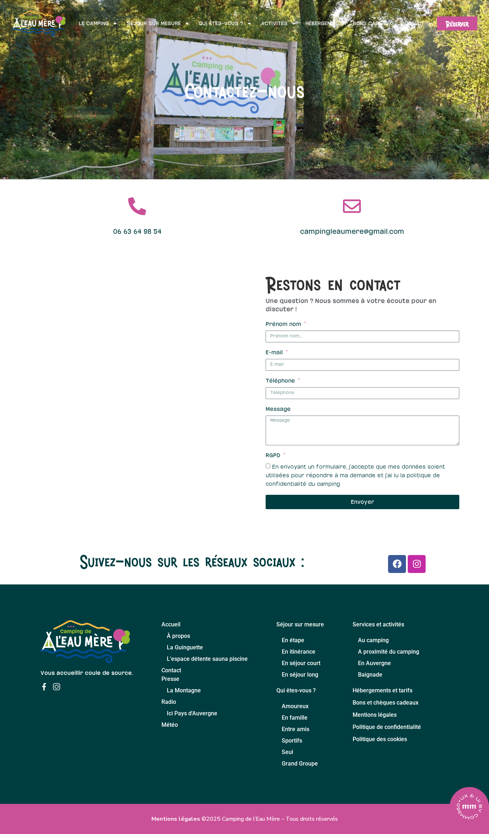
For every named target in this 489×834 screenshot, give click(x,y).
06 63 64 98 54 (137, 231)
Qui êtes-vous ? (221, 23)
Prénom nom (284, 324)
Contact (412, 23)
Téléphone (281, 381)
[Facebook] (397, 564)
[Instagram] (417, 564)
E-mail (275, 352)
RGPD (274, 455)
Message (278, 409)
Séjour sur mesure (154, 23)
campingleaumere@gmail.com (352, 231)
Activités (274, 23)
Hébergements (324, 23)
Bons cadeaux (372, 23)
